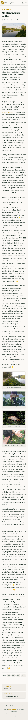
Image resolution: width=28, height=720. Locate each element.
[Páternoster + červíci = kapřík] (14, 418)
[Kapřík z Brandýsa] (14, 398)
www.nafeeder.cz (7, 112)
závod (23, 675)
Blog (7, 705)
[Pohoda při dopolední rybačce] (14, 379)
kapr (9, 675)
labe (13, 675)
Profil (21, 705)
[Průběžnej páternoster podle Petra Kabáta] (14, 437)
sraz (18, 675)
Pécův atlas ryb (14, 705)
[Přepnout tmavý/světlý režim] (22, 2)
